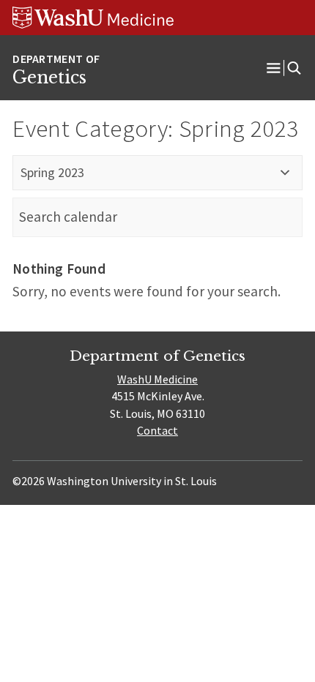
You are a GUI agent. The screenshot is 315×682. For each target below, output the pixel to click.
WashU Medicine (157, 379)
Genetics (49, 77)
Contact (157, 430)
